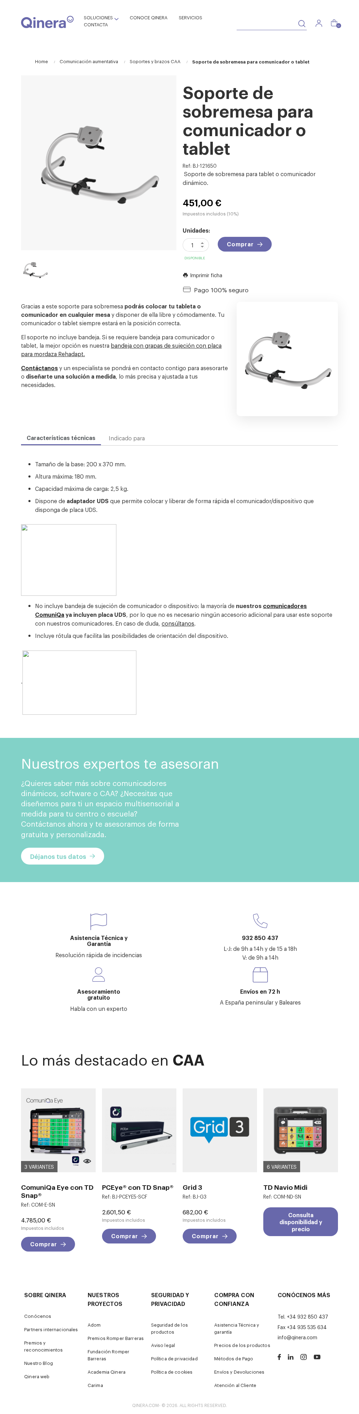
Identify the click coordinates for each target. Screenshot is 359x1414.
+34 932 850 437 (307, 1316)
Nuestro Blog (38, 1363)
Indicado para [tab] (127, 438)
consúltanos (178, 623)
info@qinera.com (297, 1337)
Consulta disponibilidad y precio (300, 1222)
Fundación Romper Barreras (108, 1354)
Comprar (240, 244)
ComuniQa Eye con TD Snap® (57, 1191)
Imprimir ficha (202, 275)
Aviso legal (163, 1345)
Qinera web (36, 1376)
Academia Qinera (107, 1372)
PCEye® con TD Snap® (138, 1187)
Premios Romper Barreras (116, 1338)
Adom (94, 1325)
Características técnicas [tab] (61, 437)
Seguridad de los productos (169, 1328)
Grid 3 (192, 1187)
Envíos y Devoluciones (239, 1372)
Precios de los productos (242, 1345)
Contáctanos (39, 368)
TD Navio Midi (285, 1187)
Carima (95, 1385)
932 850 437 (260, 937)
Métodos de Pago (233, 1358)
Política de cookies (172, 1372)
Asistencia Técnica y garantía (236, 1328)
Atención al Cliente (235, 1385)
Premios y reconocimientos (43, 1346)
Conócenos (37, 1316)
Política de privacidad (174, 1358)
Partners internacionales (51, 1329)
